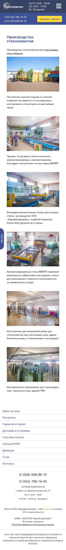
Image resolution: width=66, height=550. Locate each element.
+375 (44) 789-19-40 (15, 17)
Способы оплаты (13, 437)
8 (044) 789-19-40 (33, 481)
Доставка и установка (16, 431)
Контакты (8, 463)
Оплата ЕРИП (11, 444)
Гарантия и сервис (14, 424)
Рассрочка (9, 417)
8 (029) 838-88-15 (33, 474)
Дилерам (8, 450)
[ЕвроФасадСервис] (13, 6)
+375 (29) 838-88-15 (15, 21)
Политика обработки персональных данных (33, 524)
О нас (6, 457)
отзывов (28, 511)
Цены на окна (11, 411)
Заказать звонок (49, 19)
